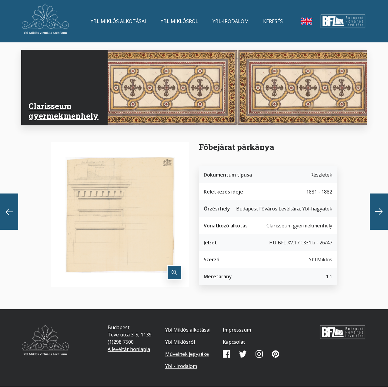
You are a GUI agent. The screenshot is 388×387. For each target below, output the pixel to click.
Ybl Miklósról (179, 21)
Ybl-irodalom (230, 21)
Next (379, 212)
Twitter (242, 354)
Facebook (226, 354)
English (306, 21)
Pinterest (275, 354)
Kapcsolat (234, 342)
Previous (9, 212)
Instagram (259, 354)
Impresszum (237, 329)
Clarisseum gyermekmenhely (63, 111)
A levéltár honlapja (129, 349)
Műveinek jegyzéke (187, 354)
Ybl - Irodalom (181, 366)
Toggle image (174, 272)
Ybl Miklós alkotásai (118, 21)
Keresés (273, 21)
